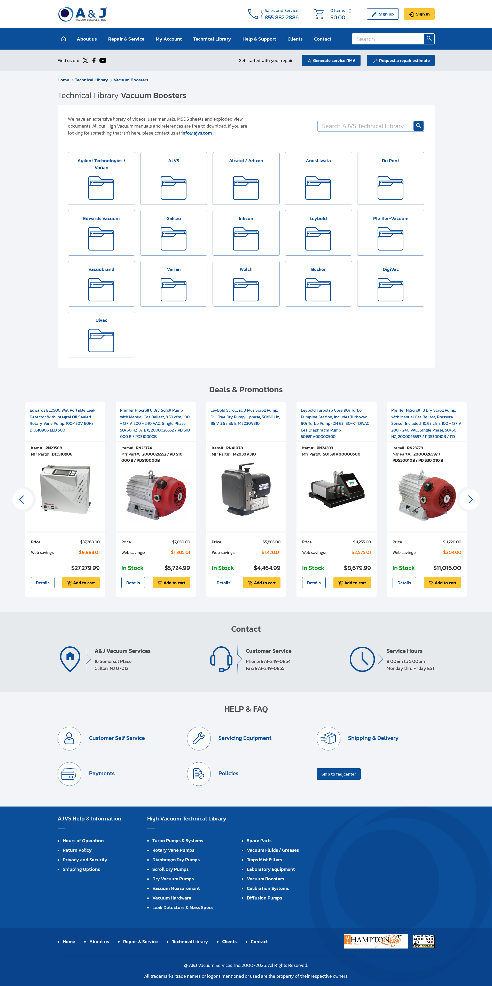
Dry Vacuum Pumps (173, 878)
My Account (169, 39)
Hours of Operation (83, 840)
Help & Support (259, 39)
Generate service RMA (334, 60)
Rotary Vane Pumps (173, 850)
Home (63, 79)
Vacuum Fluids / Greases (273, 850)
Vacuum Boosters (131, 79)
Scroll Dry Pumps (170, 869)
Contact (322, 39)
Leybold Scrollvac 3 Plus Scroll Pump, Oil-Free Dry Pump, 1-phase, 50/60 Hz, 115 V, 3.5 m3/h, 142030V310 (245, 416)
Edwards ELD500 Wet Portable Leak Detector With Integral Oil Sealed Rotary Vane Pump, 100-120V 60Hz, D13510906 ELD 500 (63, 420)
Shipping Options (81, 869)
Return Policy (77, 850)
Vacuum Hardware (171, 897)
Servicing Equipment (244, 738)
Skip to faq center (339, 774)
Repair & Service (126, 39)
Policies (227, 773)
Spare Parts (259, 840)
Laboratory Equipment (271, 869)
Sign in (423, 14)
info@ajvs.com (196, 132)
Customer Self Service (116, 738)
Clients (295, 39)
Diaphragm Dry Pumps (176, 859)
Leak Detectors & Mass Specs (182, 907)
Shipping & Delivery (373, 738)
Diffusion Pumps (264, 897)
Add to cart (84, 582)
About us (87, 39)
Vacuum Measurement (176, 888)
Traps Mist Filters (264, 859)
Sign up (386, 14)
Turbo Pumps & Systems (177, 840)
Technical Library (212, 39)
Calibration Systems (268, 888)
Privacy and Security (85, 859)
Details (43, 582)
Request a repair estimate (404, 60)
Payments (101, 773)
